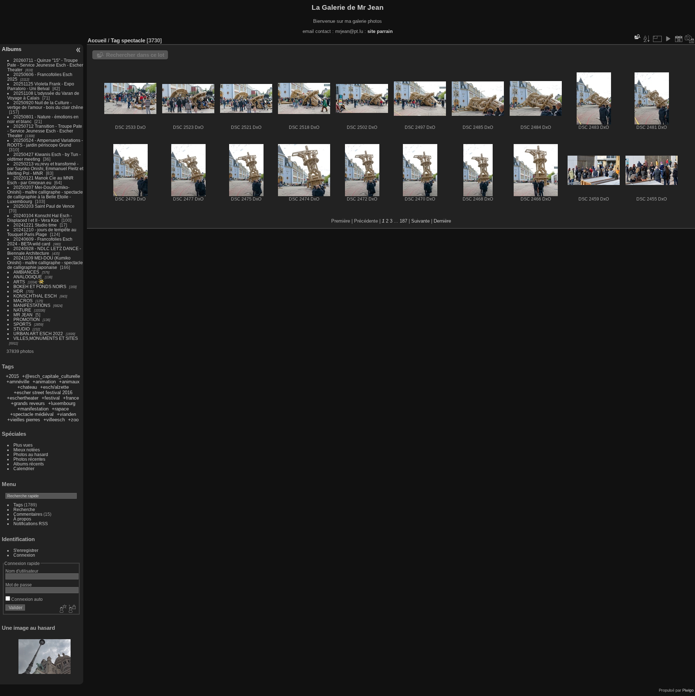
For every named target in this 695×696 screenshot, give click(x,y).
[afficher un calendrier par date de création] (689, 38)
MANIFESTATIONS (31, 305)
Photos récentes (29, 459)
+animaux (69, 381)
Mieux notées (26, 449)
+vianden (66, 414)
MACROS (23, 300)
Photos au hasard (30, 454)
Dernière (442, 221)
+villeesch (54, 419)
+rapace (60, 409)
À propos (22, 518)
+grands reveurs (28, 403)
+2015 (12, 376)
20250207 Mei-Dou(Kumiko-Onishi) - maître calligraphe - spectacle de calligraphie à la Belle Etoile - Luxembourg (45, 194)
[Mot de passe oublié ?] (71, 609)
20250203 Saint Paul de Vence (44, 206)
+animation (44, 381)
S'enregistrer (25, 550)
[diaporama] (668, 38)
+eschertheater (22, 398)
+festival (51, 398)
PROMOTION (26, 319)
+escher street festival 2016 (43, 392)
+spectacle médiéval (32, 414)
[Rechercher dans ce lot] (636, 36)
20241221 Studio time (35, 225)
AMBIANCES (26, 272)
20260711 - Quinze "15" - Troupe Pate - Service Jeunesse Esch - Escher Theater (45, 65)
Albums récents (28, 463)
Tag (115, 40)
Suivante (420, 221)
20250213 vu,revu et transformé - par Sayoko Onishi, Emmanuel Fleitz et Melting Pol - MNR (45, 168)
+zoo (73, 419)
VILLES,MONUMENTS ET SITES (45, 338)
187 (403, 221)
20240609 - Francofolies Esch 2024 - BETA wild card (39, 241)
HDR (18, 291)
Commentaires (27, 514)
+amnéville (18, 381)
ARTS (19, 281)
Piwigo (688, 690)
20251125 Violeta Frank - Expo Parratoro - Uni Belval (40, 86)
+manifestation (33, 409)
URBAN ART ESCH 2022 (38, 333)
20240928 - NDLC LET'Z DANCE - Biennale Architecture (44, 251)
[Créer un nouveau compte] (62, 609)
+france (71, 398)
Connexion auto (26, 599)
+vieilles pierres (23, 419)
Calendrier (23, 468)
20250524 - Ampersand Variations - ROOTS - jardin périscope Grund (45, 142)
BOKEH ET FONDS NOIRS (39, 286)
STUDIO (21, 328)
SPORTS (22, 324)
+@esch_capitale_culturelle (51, 376)
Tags (18, 504)
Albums (11, 49)
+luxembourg (61, 403)
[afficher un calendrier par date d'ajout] (678, 38)
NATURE (22, 310)
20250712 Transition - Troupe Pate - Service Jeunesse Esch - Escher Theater (44, 131)
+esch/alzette (54, 387)
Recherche (24, 509)
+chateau (27, 387)
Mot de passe (18, 584)
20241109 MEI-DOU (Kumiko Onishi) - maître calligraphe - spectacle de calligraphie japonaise (45, 263)
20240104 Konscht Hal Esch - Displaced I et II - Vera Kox (39, 218)
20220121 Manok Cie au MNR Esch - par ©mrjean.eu (40, 180)
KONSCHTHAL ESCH (35, 296)
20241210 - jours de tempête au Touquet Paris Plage (41, 232)
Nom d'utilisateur (21, 571)
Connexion (24, 555)
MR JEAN (23, 314)
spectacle (133, 40)
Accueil (97, 40)
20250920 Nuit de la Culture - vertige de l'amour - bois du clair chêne (45, 105)
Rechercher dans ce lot (135, 55)
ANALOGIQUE (27, 276)
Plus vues (23, 445)
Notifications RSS (30, 523)
